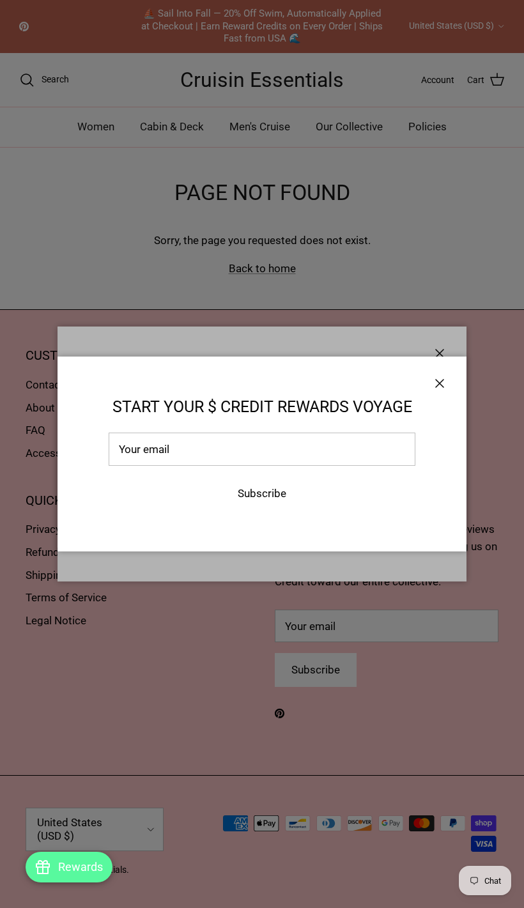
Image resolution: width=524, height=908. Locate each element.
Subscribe (262, 493)
